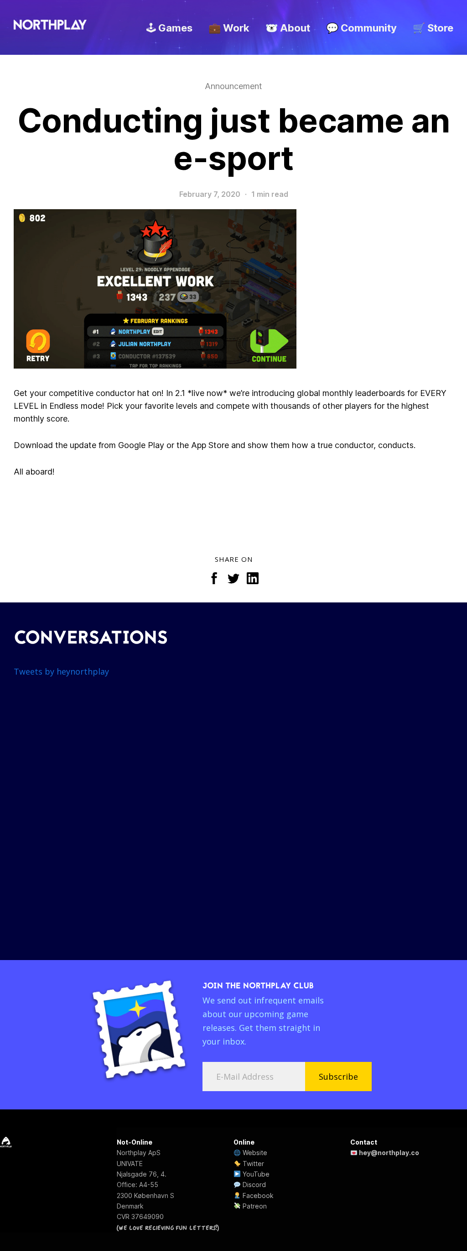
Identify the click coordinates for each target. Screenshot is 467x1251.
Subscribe (338, 1076)
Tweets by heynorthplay (61, 671)
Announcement (233, 86)
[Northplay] (50, 25)
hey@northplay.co (388, 1152)
